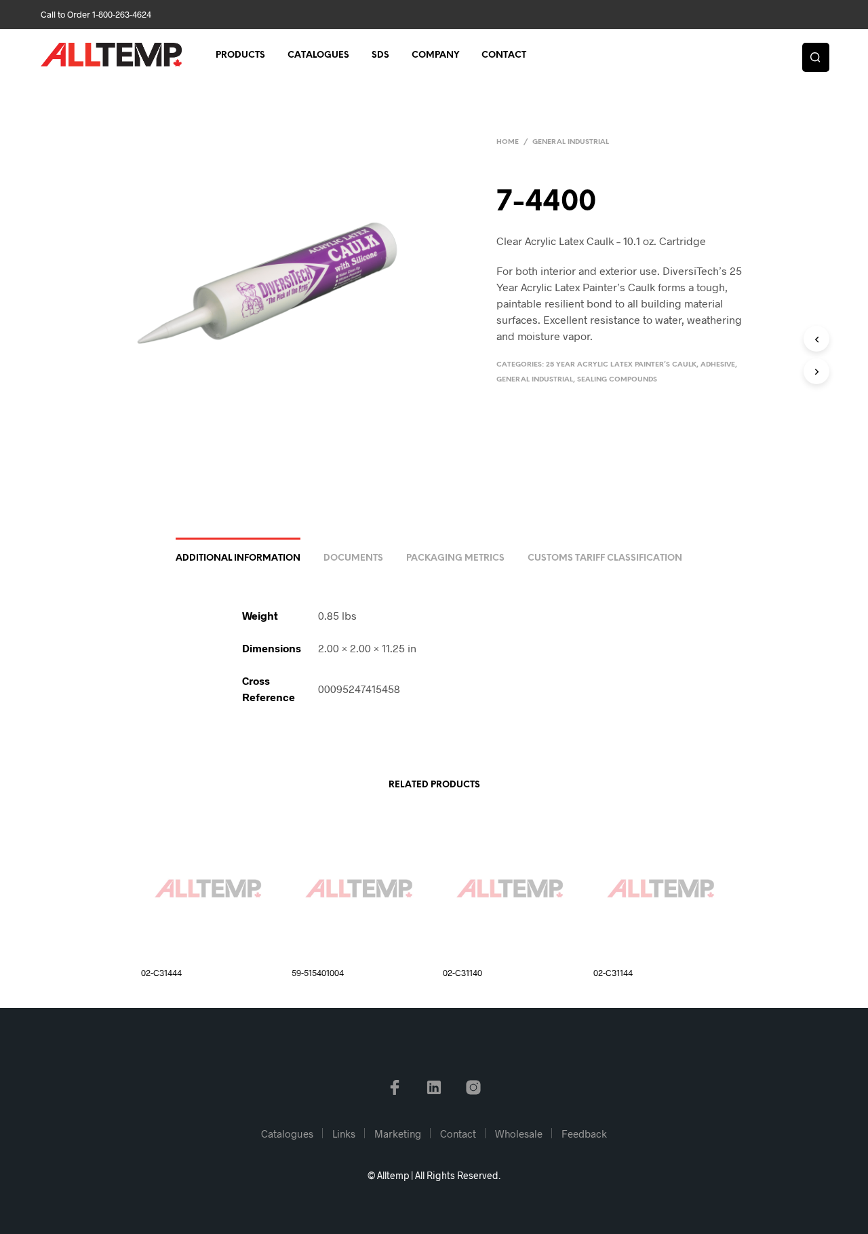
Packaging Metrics (455, 558)
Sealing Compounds (617, 380)
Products (240, 55)
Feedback (584, 1133)
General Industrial (570, 142)
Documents (353, 558)
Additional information (238, 558)
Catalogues (318, 55)
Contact (503, 55)
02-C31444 (161, 972)
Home (507, 142)
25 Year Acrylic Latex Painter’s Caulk (621, 365)
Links (343, 1133)
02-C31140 (462, 972)
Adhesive (718, 365)
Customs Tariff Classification (605, 558)
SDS (380, 55)
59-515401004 (318, 972)
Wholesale (518, 1133)
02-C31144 (613, 972)
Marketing (397, 1133)
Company (435, 55)
